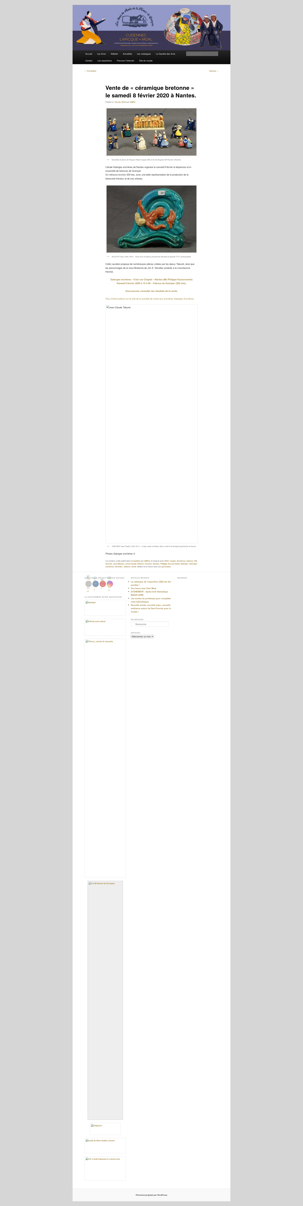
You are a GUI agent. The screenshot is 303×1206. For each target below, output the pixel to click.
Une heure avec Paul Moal (143, 588)
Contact (88, 60)
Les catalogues (144, 53)
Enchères (181, 560)
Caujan (173, 560)
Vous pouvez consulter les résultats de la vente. (151, 291)
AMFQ (132, 102)
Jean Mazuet (118, 563)
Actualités (127, 53)
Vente (133, 566)
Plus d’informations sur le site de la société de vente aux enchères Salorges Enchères (149, 298)
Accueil (88, 53)
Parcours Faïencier (125, 60)
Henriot (108, 563)
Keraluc (148, 563)
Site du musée (145, 60)
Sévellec (119, 566)
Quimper (184, 563)
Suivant (213, 70)
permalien (166, 566)
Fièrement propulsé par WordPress (151, 1195)
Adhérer (114, 53)
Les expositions (105, 60)
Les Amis (101, 53)
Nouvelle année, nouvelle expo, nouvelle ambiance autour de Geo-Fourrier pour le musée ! (151, 608)
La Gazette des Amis (165, 53)
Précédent (90, 70)
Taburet (127, 566)
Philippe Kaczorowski (170, 563)
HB (195, 560)
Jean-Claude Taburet (134, 563)
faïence (190, 560)
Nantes (156, 563)
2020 (166, 560)
